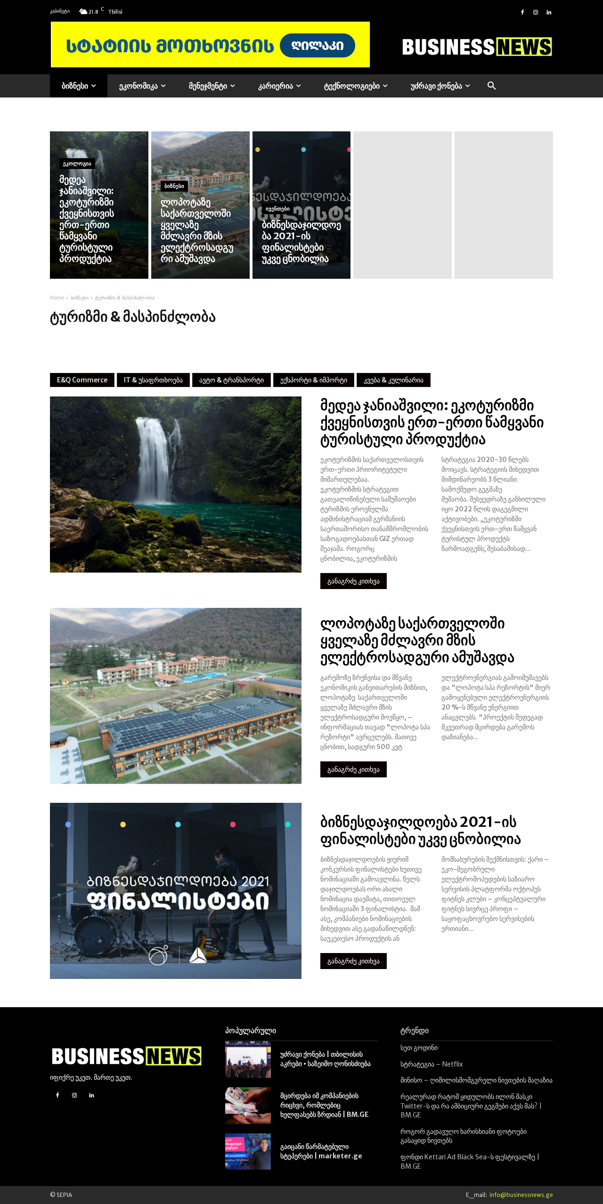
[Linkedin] (549, 11)
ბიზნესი (174, 186)
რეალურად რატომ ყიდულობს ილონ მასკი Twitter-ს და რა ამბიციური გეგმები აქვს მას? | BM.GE (471, 1105)
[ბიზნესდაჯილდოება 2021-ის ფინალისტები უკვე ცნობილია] (302, 205)
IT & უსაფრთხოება (153, 380)
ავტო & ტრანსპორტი (231, 380)
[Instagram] (535, 11)
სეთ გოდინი (419, 1047)
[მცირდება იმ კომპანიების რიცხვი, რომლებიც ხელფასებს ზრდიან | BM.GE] (248, 1105)
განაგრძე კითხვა (353, 581)
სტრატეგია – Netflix (431, 1064)
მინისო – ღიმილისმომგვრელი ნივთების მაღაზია (476, 1080)
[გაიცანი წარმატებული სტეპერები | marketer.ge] (248, 1151)
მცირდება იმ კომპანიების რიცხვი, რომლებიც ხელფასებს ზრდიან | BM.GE (324, 1104)
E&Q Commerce (82, 380)
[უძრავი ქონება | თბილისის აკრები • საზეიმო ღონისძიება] (248, 1059)
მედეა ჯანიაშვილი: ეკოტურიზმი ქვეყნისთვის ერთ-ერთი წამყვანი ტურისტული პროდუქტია (432, 422)
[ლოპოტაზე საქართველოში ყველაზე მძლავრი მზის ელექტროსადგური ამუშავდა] (200, 205)
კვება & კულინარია (394, 380)
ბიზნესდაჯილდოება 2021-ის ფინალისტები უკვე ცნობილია (420, 830)
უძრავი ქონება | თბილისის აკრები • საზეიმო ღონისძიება (325, 1059)
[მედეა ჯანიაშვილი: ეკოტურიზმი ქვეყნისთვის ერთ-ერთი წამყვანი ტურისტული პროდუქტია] (99, 205)
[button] (491, 86)
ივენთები (278, 208)
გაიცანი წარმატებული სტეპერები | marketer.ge (321, 1151)
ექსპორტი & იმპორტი (313, 380)
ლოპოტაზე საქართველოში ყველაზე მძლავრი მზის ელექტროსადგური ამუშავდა (417, 640)
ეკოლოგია (77, 163)
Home (57, 298)
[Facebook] (522, 11)
